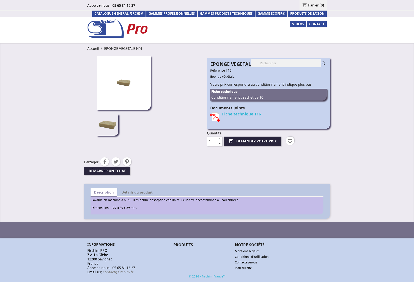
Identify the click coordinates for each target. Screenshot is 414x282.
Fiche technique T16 (241, 114)
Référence (217, 70)
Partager (104, 161)
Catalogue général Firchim (118, 13)
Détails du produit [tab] (137, 192)
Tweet (115, 161)
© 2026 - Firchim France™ (207, 276)
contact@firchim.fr (118, 272)
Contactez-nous (246, 262)
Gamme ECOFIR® (271, 13)
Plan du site (243, 268)
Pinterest (127, 161)
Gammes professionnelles (172, 13)
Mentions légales (247, 251)
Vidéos (298, 24)
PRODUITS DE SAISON (307, 13)
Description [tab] (104, 192)
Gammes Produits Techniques (226, 13)
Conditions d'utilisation (252, 257)
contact (317, 24)
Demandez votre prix (252, 141)
